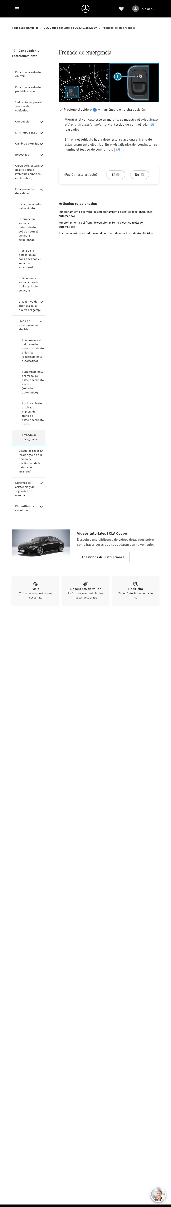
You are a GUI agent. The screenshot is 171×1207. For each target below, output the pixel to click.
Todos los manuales (25, 28)
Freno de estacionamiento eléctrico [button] (29, 325)
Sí (113, 174)
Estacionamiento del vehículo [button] (26, 191)
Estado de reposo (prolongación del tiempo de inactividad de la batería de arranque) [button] (30, 461)
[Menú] (17, 8)
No (137, 174)
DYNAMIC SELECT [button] (27, 133)
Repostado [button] (22, 155)
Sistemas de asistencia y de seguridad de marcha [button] (24, 489)
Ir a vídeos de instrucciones (103, 557)
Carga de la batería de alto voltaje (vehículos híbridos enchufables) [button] (27, 172)
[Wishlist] (121, 8)
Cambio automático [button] (28, 144)
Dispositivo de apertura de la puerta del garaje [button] (29, 306)
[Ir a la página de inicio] (85, 9)
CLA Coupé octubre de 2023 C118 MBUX (70, 28)
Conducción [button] (23, 122)
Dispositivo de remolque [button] (24, 508)
